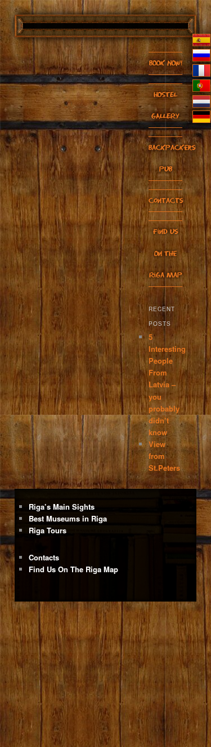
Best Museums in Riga (68, 518)
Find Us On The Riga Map (165, 253)
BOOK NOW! (165, 63)
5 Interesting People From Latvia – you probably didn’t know (167, 384)
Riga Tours (47, 530)
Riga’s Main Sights (62, 506)
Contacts (166, 200)
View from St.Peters (164, 456)
